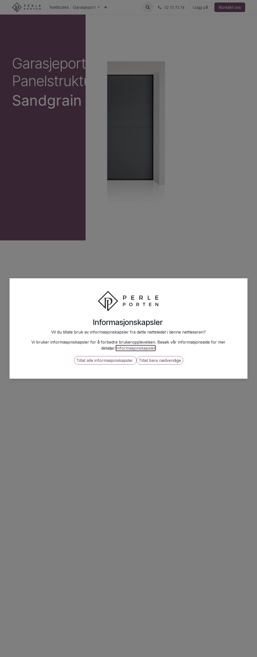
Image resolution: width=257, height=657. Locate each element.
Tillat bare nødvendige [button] (160, 360)
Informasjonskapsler (135, 348)
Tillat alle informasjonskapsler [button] (105, 360)
